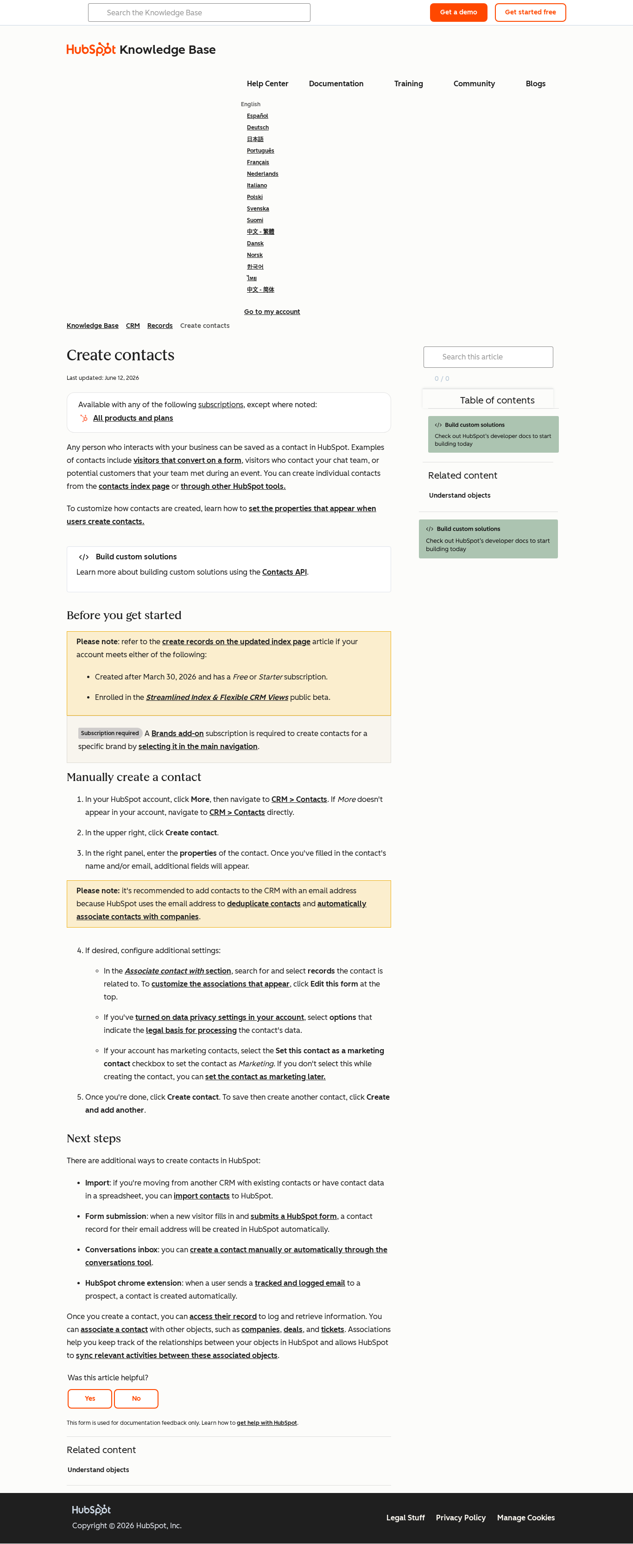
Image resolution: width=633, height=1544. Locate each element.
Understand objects (98, 1470)
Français (258, 162)
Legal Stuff (405, 1517)
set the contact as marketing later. (265, 1076)
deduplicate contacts (264, 903)
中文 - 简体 (260, 290)
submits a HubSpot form (294, 1216)
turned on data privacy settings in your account (219, 1017)
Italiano (257, 185)
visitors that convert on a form (187, 460)
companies (260, 1329)
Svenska (258, 208)
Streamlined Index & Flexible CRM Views (217, 697)
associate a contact (114, 1329)
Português (260, 150)
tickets (332, 1329)
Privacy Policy (461, 1517)
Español (257, 116)
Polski (255, 197)
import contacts (202, 1196)
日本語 (255, 139)
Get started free (530, 12)
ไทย (252, 278)
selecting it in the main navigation (198, 746)
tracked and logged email (300, 1283)
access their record (223, 1316)
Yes (90, 1399)
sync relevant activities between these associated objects (177, 1355)
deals (293, 1329)
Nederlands (263, 174)
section (178, 971)
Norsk (255, 255)
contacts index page (134, 486)
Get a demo (458, 12)
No (136, 1399)
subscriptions (220, 404)
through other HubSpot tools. (233, 486)
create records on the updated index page (236, 641)
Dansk (255, 243)
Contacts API (284, 572)
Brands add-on (178, 733)
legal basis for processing (191, 1030)
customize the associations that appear (221, 984)
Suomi (255, 220)
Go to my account (272, 312)
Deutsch (258, 127)
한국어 (255, 266)
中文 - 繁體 (260, 232)
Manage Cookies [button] (526, 1517)
